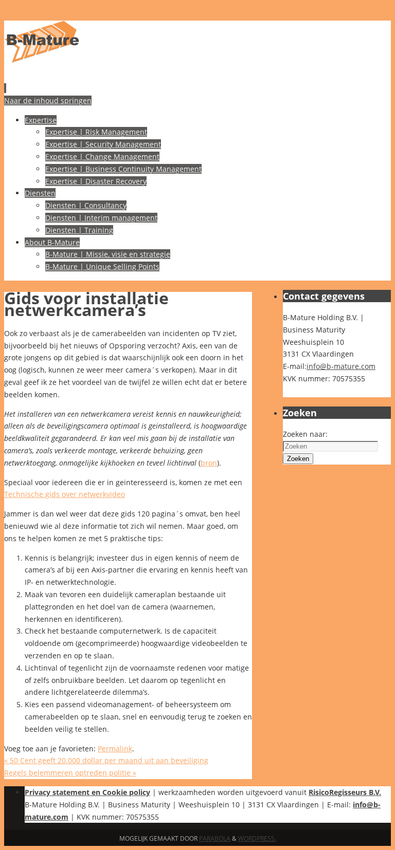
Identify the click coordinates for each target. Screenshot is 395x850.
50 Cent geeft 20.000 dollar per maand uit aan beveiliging (106, 760)
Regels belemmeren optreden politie (70, 773)
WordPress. (257, 838)
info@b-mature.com (341, 366)
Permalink (115, 748)
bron (209, 463)
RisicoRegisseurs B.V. (345, 792)
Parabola (214, 838)
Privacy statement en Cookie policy (87, 792)
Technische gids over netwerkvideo (64, 494)
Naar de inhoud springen (48, 100)
